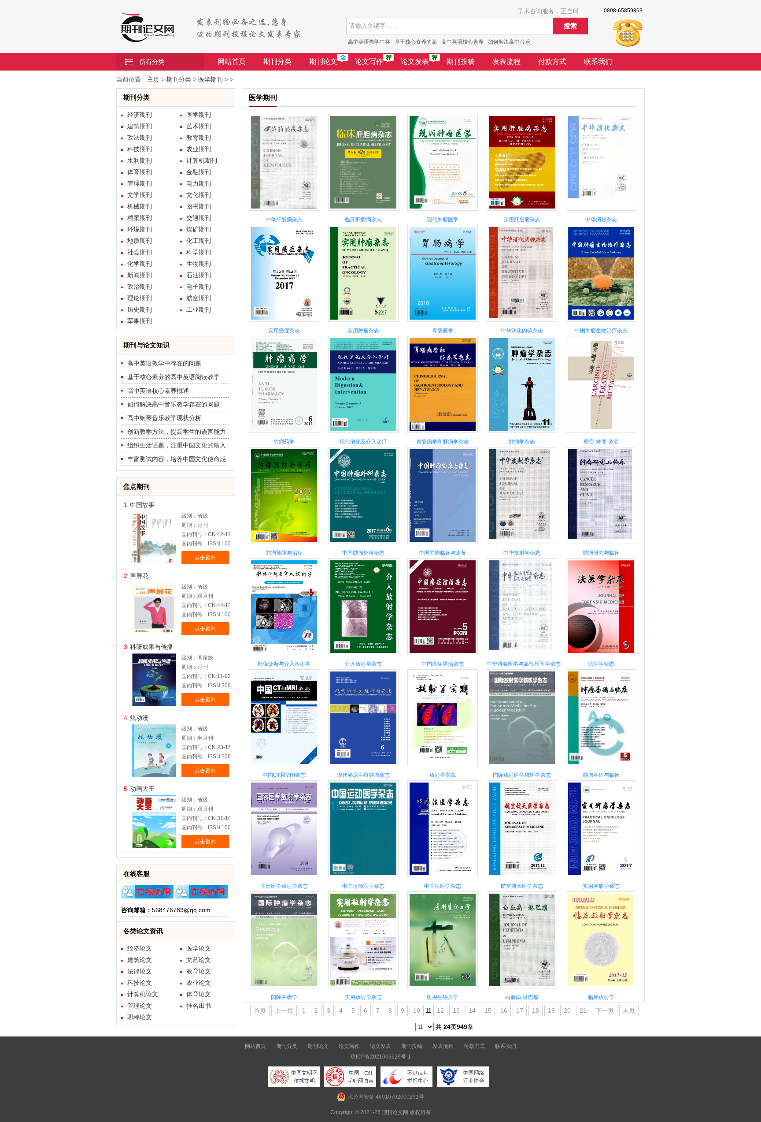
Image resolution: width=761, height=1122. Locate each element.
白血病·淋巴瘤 (522, 997)
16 (503, 1010)
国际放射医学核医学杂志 (522, 775)
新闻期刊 (139, 275)
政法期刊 (139, 137)
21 (583, 1010)
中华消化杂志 (601, 219)
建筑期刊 (139, 126)
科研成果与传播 (151, 646)
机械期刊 (139, 206)
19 (551, 1010)
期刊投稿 (461, 61)
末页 (629, 1010)
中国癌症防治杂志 (442, 664)
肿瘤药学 (284, 442)
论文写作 (369, 61)
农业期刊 (198, 149)
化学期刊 (139, 263)
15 (487, 1010)
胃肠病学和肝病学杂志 (442, 442)
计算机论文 (142, 994)
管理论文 (139, 1005)
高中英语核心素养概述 (158, 390)
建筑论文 (139, 959)
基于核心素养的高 (416, 42)
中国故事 (142, 504)
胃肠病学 (442, 331)
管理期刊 (139, 183)
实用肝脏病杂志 (521, 219)
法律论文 (139, 971)
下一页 (604, 1010)
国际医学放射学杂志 (284, 886)
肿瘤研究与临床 (601, 553)
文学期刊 (139, 194)
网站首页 (232, 61)
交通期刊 (198, 217)
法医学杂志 (601, 664)
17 (519, 1010)
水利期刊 (139, 160)
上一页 (284, 1010)
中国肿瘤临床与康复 (442, 553)
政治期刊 (139, 286)
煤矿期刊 (198, 229)
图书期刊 (198, 206)
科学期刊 (198, 252)
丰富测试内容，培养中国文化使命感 (176, 458)
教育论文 (198, 971)
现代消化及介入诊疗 (363, 442)
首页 (260, 1010)
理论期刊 (139, 298)
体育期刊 (139, 171)
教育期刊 (198, 137)
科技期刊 (139, 149)
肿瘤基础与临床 (601, 775)
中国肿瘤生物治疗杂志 (601, 331)
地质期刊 (139, 240)
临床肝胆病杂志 (363, 219)
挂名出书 (198, 1005)
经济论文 (139, 948)
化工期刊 (198, 240)
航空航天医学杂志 (522, 886)
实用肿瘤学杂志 (601, 886)
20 (567, 1010)
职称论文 (139, 1017)
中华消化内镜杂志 (522, 331)
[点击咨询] (147, 896)
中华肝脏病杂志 (284, 219)
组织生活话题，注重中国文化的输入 (176, 445)
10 (416, 1010)
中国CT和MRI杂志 (284, 775)
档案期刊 (139, 217)
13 (456, 1010)
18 (535, 1010)
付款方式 (552, 61)
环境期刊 (139, 229)
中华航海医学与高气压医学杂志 (524, 664)
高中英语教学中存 (369, 42)
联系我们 (598, 61)
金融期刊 (198, 171)
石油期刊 (198, 275)
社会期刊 (139, 252)
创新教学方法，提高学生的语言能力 (176, 431)
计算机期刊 (201, 160)
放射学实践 (442, 775)
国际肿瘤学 (284, 997)
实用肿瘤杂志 (363, 331)
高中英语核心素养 (462, 42)
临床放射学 (601, 997)
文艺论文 (198, 959)
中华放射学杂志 (521, 553)
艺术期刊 (198, 126)
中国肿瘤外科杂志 (363, 553)
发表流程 (506, 61)
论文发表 (415, 61)
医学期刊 (210, 79)
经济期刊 (139, 114)
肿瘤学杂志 (522, 442)
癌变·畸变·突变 (601, 442)
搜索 (570, 26)
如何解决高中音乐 (509, 42)
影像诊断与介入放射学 (284, 664)
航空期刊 (198, 298)
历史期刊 (139, 309)
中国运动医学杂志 (363, 886)
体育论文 (198, 994)
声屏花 (139, 575)
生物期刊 (198, 263)
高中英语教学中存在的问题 (164, 363)
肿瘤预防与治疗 (284, 553)
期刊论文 (323, 61)
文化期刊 (198, 194)
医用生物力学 (442, 997)
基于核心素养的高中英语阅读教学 (173, 376)
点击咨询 (205, 558)
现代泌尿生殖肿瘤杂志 (363, 775)
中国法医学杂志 (442, 886)
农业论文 (198, 982)
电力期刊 (198, 183)
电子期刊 (198, 286)
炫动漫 (139, 717)
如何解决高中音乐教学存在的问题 (173, 404)
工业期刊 (198, 309)
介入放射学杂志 (363, 664)
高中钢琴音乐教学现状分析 (164, 417)
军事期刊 (139, 320)
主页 (153, 79)
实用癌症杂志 (284, 331)
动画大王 (142, 788)
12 (440, 1010)
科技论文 (139, 982)
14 (472, 1010)
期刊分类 (277, 61)
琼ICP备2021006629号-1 (381, 1057)
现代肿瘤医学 (442, 219)
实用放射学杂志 (363, 997)
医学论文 (198, 948)
